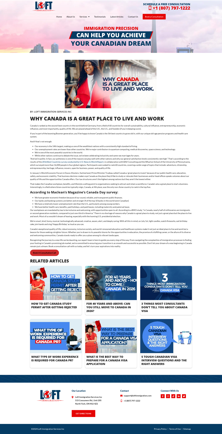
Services (83, 16)
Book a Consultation (154, 16)
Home (59, 16)
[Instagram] (168, 396)
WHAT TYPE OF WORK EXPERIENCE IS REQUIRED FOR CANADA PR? (54, 358)
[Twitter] (184, 396)
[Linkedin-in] (179, 396)
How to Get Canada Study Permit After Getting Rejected (54, 305)
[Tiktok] (173, 396)
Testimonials (100, 16)
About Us (70, 16)
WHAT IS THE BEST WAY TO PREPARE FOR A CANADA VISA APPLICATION (106, 360)
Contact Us (133, 16)
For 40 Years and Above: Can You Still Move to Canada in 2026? (108, 307)
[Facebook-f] (163, 396)
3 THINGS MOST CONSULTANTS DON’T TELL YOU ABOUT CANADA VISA (164, 307)
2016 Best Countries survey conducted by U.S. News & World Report (73, 162)
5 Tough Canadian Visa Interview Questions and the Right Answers (164, 360)
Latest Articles (116, 16)
